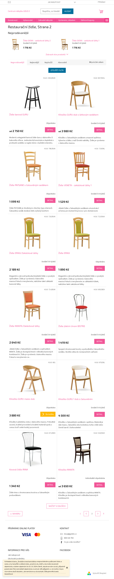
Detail (50, 130)
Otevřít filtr (57, 70)
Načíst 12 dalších (57, 506)
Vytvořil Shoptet (99, 573)
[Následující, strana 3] (97, 513)
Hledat (67, 11)
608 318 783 (69, 538)
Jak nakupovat (54, 2)
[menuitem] (12, 20)
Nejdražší (48, 62)
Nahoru (16, 513)
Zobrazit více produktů (55, 54)
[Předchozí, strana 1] (86, 513)
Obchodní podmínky (16, 558)
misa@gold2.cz (70, 534)
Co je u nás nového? (72, 542)
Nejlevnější (34, 62)
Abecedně (62, 62)
